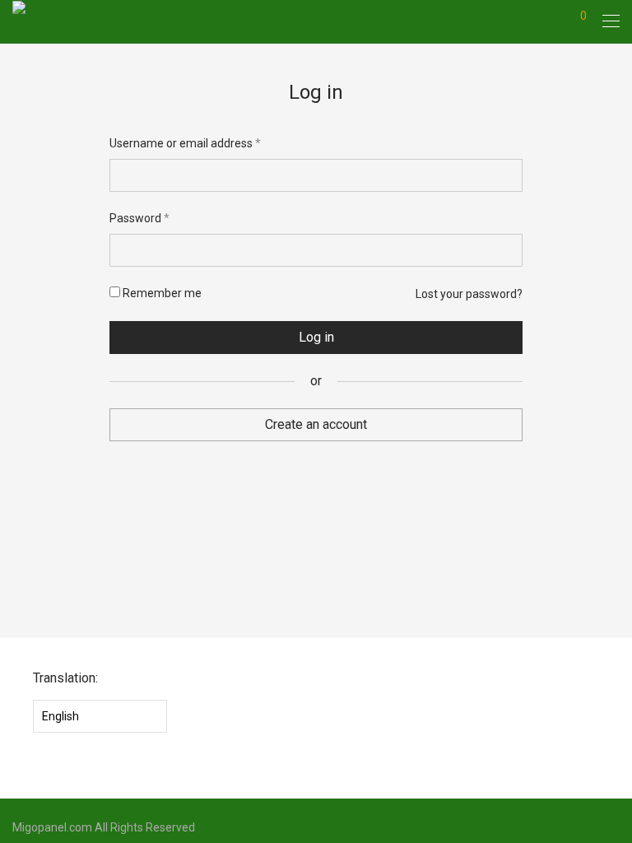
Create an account (316, 424)
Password (139, 218)
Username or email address (185, 143)
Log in (316, 337)
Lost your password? (469, 293)
